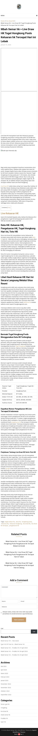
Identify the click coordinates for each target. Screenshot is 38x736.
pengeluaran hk (16, 422)
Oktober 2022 (5, 691)
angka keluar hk (10, 522)
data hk (18, 522)
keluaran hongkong (16, 523)
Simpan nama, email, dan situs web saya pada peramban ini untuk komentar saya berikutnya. (18, 613)
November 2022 (6, 687)
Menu (3, 15)
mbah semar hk (5, 715)
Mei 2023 (4, 666)
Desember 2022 (6, 684)
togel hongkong (20, 346)
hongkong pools (27, 522)
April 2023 (4, 670)
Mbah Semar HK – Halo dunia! (10, 641)
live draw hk (10, 21)
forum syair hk (5, 704)
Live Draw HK (5, 186)
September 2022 (6, 694)
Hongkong (4, 708)
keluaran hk (27, 302)
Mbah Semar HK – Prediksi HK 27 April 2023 (14, 648)
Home (3, 21)
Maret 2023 (4, 673)
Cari (2, 628)
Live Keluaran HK (10, 213)
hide (9, 207)
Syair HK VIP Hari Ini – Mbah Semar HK (12, 644)
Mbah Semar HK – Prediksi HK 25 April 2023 (14, 655)
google (8, 468)
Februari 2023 (5, 677)
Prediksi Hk (4, 718)
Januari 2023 (4, 680)
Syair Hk (3, 722)
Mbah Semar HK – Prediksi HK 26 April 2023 (14, 651)
